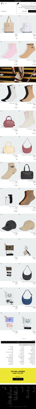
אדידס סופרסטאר (32, 362)
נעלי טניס (22, 360)
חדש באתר (11, 356)
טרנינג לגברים (11, 354)
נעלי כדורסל (22, 362)
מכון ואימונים (27, 390)
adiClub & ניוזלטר (9, 393)
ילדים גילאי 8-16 (21, 353)
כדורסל (28, 391)
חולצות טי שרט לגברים (9, 352)
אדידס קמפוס (33, 349)
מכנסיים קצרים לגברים (9, 357)
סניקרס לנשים (33, 350)
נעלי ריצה (22, 346)
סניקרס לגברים (10, 349)
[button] (27, 16)
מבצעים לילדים (10, 358)
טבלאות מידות (10, 397)
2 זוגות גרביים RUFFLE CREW (31, 103)
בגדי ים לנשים (33, 361)
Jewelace (15, 257)
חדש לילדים (22, 358)
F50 (12, 350)
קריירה (17, 390)
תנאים (19, 406)
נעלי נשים (33, 348)
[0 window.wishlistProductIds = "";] (32, 3)
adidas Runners (15, 399)
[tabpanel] (18, 179)
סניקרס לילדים (22, 350)
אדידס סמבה (33, 346)
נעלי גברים (11, 346)
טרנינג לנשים (33, 356)
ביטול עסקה (10, 400)
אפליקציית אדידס (15, 394)
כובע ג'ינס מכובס (33, 232)
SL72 (12, 353)
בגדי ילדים (22, 364)
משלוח (11, 390)
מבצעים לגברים (10, 361)
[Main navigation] (34, 3)
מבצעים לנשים (10, 364)
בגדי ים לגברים (10, 360)
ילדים (22, 391)
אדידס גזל (33, 352)
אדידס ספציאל (32, 354)
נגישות (11, 404)
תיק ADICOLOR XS (14, 129)
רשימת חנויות (10, 401)
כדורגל (28, 393)
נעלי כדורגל (22, 349)
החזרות (11, 391)
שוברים (11, 394)
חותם (22, 406)
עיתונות (17, 393)
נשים (22, 390)
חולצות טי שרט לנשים (31, 353)
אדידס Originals (32, 357)
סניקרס (12, 348)
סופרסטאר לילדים (21, 356)
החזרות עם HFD (10, 403)
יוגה (28, 394)
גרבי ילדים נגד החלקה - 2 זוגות (13, 206)
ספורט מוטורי (27, 397)
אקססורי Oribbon (14, 306)
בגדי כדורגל (22, 354)
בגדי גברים (11, 362)
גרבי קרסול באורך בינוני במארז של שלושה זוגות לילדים (28, 206)
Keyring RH (33, 257)
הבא (18, 342)
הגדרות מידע (25, 406)
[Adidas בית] (18, 3)
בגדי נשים (33, 364)
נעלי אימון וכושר (21, 357)
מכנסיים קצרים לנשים (31, 358)
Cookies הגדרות (11, 406)
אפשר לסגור (24, 11)
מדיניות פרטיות (16, 406)
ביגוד (34, 390)
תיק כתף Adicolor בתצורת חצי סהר (30, 306)
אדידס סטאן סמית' (32, 360)
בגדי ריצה (22, 352)
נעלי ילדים (22, 348)
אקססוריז (34, 391)
